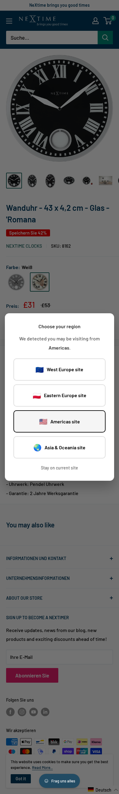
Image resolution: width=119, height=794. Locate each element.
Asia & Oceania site (59, 447)
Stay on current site (59, 467)
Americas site (59, 421)
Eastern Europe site (59, 395)
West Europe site (59, 369)
